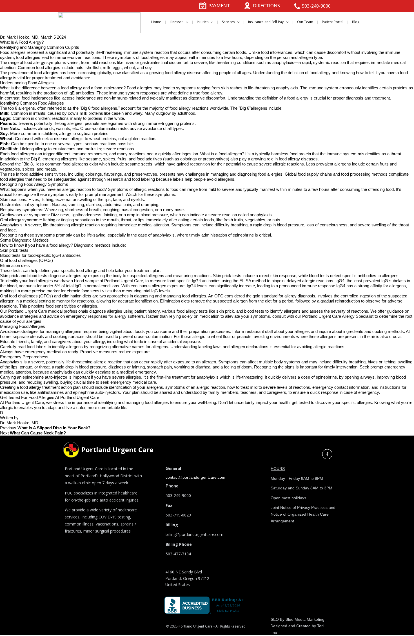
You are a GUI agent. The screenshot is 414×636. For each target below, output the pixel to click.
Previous (45, 427)
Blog (355, 21)
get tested (301, 402)
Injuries (203, 21)
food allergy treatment (40, 387)
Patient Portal (332, 21)
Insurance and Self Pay (266, 21)
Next (33, 432)
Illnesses (177, 21)
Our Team (305, 21)
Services (229, 21)
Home (156, 21)
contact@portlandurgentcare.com (195, 477)
